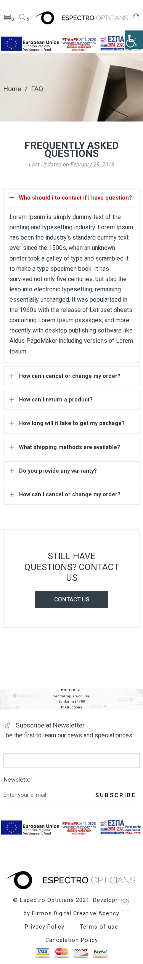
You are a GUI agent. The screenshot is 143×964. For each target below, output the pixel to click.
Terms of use (99, 927)
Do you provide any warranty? (58, 471)
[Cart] (136, 18)
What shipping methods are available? (69, 447)
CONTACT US (71, 599)
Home (12, 89)
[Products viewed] (124, 902)
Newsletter (17, 779)
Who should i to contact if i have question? (75, 198)
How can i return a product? (56, 399)
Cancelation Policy (71, 940)
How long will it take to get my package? (72, 423)
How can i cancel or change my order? (70, 376)
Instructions (71, 707)
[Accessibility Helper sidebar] (134, 39)
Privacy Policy (44, 927)
